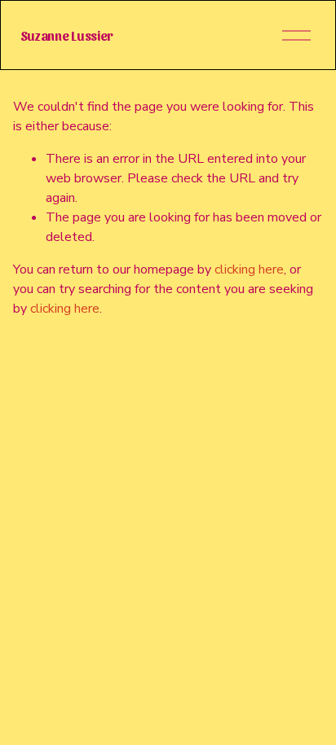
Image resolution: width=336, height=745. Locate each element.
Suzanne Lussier (66, 35)
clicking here (249, 269)
